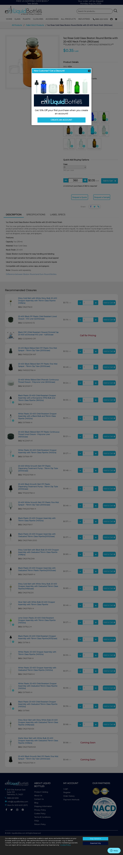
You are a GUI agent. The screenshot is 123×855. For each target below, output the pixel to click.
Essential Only (95, 843)
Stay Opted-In (95, 839)
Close (89, 71)
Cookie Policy (65, 845)
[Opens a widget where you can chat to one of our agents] (114, 851)
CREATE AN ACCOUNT (61, 120)
